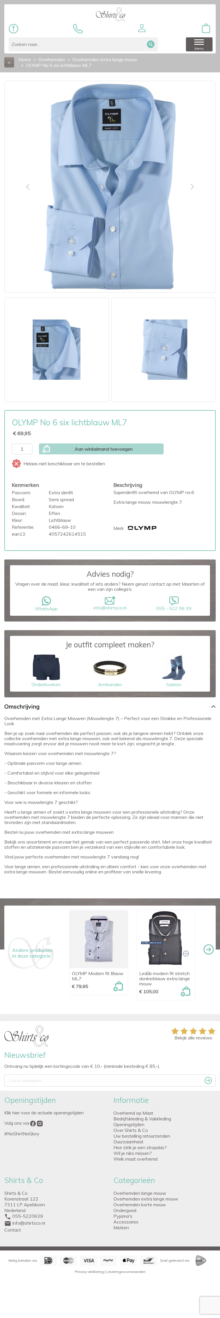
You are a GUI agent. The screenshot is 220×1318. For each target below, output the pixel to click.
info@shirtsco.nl (110, 608)
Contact (12, 1230)
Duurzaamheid (128, 1142)
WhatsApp (46, 608)
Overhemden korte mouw (139, 1204)
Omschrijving (22, 706)
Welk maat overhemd (135, 1159)
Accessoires (125, 1222)
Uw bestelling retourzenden (141, 1136)
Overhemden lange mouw (139, 1193)
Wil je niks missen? (132, 1153)
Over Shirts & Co (130, 1130)
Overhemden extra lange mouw (145, 1199)
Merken (121, 1227)
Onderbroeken (46, 684)
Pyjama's (122, 1216)
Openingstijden (128, 1124)
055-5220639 (27, 1216)
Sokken (173, 684)
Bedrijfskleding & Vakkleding (142, 1119)
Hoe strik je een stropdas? (140, 1147)
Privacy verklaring (89, 1271)
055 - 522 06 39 (173, 608)
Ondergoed (124, 1210)
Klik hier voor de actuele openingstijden (44, 1113)
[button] (142, 28)
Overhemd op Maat (133, 1113)
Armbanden (110, 684)
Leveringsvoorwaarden (126, 1271)
